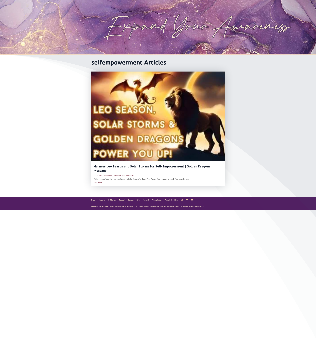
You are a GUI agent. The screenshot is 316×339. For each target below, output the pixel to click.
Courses (131, 200)
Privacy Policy (157, 200)
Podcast (122, 200)
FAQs (138, 200)
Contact (146, 200)
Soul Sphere (112, 200)
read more (98, 182)
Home (93, 200)
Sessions (102, 200)
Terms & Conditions (171, 200)
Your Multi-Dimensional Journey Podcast (119, 175)
